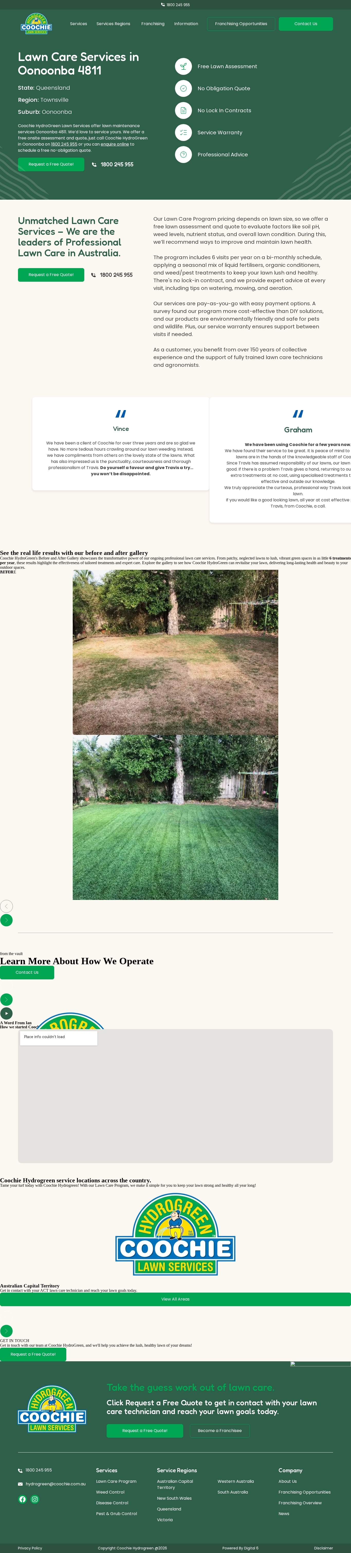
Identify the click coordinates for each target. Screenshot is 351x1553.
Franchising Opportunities (305, 1492)
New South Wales (174, 1498)
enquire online (115, 144)
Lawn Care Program (116, 1481)
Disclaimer (323, 1548)
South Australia (233, 1492)
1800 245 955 (64, 144)
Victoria (165, 1520)
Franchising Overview (300, 1503)
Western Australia (236, 1481)
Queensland (169, 1509)
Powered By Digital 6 (240, 1548)
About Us (288, 1481)
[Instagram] (34, 1499)
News (284, 1514)
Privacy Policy (30, 1548)
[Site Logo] (36, 23)
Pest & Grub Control (116, 1514)
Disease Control (112, 1503)
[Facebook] (22, 1499)
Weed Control (110, 1492)
